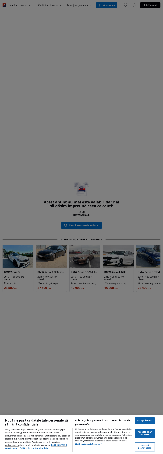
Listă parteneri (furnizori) (88, 444)
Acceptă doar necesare (145, 433)
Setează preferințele (144, 447)
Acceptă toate (144, 420)
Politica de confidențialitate (34, 448)
